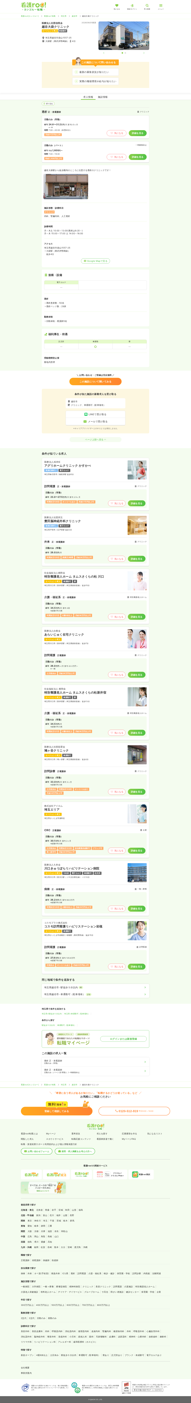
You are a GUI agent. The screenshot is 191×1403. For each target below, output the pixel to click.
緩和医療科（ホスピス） (85, 1342)
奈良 (56, 1231)
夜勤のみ (52, 1318)
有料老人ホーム (48, 1292)
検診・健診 (109, 1273)
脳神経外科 (39, 1336)
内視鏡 (146, 1273)
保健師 (46, 1260)
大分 (63, 1247)
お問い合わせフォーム (38, 1151)
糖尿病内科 (118, 1331)
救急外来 (55, 1273)
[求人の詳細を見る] (95, 484)
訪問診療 (136, 1273)
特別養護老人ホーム (145, 1286)
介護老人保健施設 (29, 1292)
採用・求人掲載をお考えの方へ (77, 1151)
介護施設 (128, 1286)
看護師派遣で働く (105, 1139)
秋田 (67, 1210)
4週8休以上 (42, 1355)
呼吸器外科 (138, 1331)
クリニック (88, 1286)
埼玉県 (63, 16)
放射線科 (153, 1336)
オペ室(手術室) (41, 1273)
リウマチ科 (26, 1342)
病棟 (23, 1273)
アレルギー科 (64, 1342)
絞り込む (49, 103)
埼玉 (45, 1220)
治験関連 (156, 1273)
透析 (73, 1273)
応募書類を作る (129, 1133)
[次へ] (141, 53)
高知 (50, 1242)
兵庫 (43, 1231)
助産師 (55, 1260)
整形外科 (51, 1336)
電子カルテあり (154, 1355)
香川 (36, 1242)
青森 (47, 1210)
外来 (30, 1273)
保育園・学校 (123, 1273)
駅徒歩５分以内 (48, 1025)
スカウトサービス (54, 1139)
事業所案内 (26, 1373)
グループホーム (91, 1292)
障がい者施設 (117, 1292)
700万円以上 (88, 1305)
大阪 (30, 1231)
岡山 (36, 1236)
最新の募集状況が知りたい (94, 72)
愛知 (30, 1226)
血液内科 (95, 1331)
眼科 (91, 1336)
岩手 (54, 1210)
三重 (50, 1226)
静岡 (43, 1226)
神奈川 (37, 1220)
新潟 (38, 1215)
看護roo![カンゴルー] (30, 16)
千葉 (52, 1220)
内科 (47, 1331)
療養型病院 (61, 1286)
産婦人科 (82, 1336)
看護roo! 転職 (49, 16)
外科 (129, 1331)
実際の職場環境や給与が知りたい (97, 81)
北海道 (39, 1210)
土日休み (54, 1355)
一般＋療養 (48, 1286)
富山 (45, 1215)
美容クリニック (103, 1286)
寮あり (106, 1355)
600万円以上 (73, 1305)
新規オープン (27, 1355)
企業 (159, 1292)
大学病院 (36, 1286)
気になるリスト (154, 1133)
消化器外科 (26, 1336)
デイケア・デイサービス (70, 1292)
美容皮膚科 (37, 1331)
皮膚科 (112, 1336)
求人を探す (102, 1133)
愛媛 (43, 1242)
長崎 (49, 1247)
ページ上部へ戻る (94, 439)
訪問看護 (81, 1273)
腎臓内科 (106, 1331)
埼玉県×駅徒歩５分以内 (52, 1014)
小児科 (72, 1336)
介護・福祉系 (94, 1273)
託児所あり (116, 1355)
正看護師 (25, 1260)
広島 (30, 1236)
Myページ (51, 1133)
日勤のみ (41, 1318)
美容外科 (25, 1331)
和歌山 (64, 1231)
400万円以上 (42, 1305)
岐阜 (36, 1226)
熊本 (56, 1247)
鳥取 (43, 1236)
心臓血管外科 (153, 1331)
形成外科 (62, 1336)
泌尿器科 (122, 1336)
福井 (58, 1215)
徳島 (30, 1242)
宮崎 (70, 1247)
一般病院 (25, 1286)
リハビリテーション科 (45, 1342)
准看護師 (36, 1260)
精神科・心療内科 (137, 1336)
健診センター (132, 1292)
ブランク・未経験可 (134, 1355)
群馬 (72, 1220)
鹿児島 (77, 1247)
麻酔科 (163, 1336)
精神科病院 (74, 1286)
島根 (50, 1236)
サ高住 (105, 1292)
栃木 (65, 1220)
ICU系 (65, 1273)
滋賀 (50, 1231)
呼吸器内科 (57, 1331)
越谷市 (74, 16)
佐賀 (43, 1247)
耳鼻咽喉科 (101, 1336)
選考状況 (75, 1133)
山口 (56, 1236)
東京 (30, 1220)
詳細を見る (137, 133)
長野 (72, 1215)
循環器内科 (83, 1331)
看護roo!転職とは (29, 1133)
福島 (81, 1210)
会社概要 (25, 1367)
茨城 (59, 1220)
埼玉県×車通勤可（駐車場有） (77, 1014)
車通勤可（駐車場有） (66, 1025)
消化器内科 (70, 1331)
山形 (74, 1210)
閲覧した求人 (27, 1139)
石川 (52, 1215)
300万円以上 (27, 1305)
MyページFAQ (129, 1139)
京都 (36, 1231)
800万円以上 (103, 1305)
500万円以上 (57, 1305)
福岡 (36, 1247)
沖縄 (85, 1247)
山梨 (65, 1215)
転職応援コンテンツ (81, 1139)
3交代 (31, 1318)
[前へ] (106, 53)
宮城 (60, 1210)
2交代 (23, 1318)
